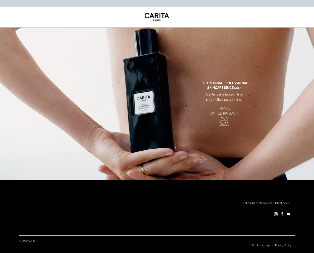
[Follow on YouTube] (288, 214)
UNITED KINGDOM (224, 113)
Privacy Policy (283, 245)
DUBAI (224, 124)
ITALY (224, 119)
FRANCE (224, 108)
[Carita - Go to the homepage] (157, 17)
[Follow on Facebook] (282, 214)
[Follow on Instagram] (276, 214)
